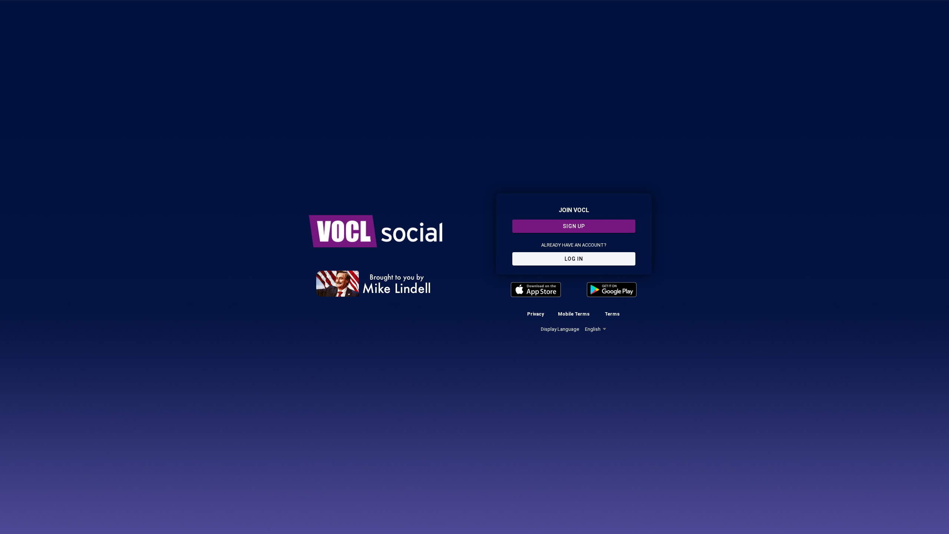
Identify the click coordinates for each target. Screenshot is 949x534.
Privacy (535, 314)
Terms (612, 314)
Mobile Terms (573, 314)
